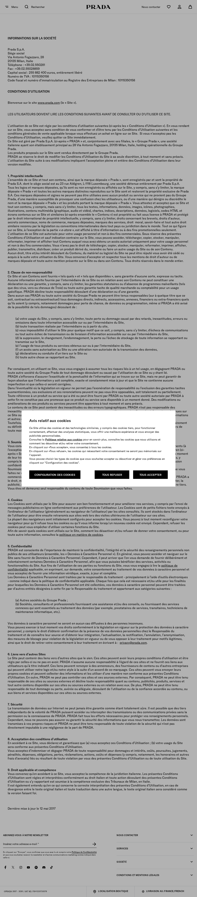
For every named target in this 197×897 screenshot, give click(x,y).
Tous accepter (150, 475)
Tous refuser (112, 475)
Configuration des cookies (54, 475)
